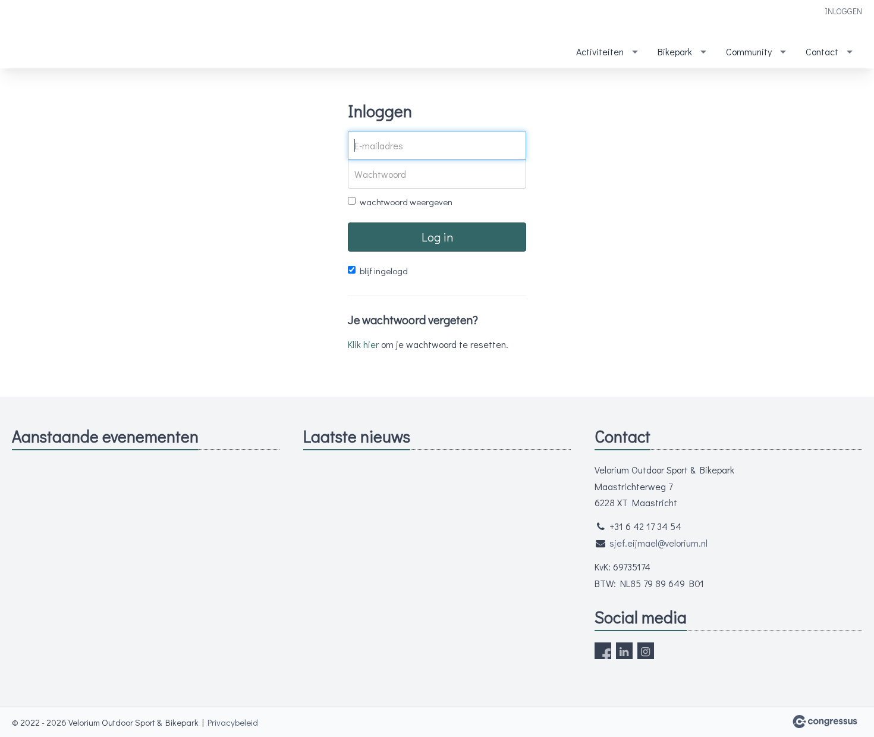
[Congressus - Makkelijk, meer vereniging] (825, 721)
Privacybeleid (233, 722)
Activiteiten (600, 51)
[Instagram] (645, 650)
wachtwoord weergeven (406, 202)
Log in (437, 236)
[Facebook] (603, 650)
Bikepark (675, 51)
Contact (822, 51)
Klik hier (363, 344)
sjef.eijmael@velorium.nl (658, 543)
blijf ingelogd (384, 271)
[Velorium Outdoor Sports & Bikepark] (35, 35)
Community (749, 51)
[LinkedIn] (624, 650)
